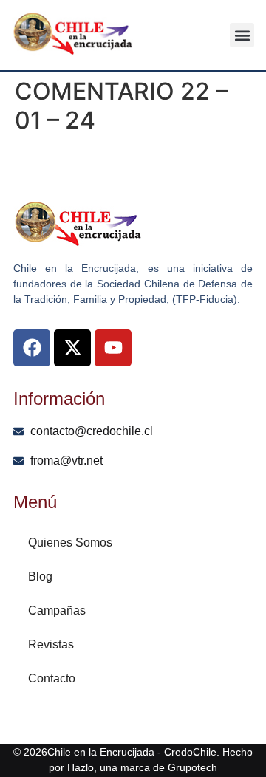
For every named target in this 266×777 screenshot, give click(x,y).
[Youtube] (113, 347)
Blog (40, 576)
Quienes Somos (70, 542)
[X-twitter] (72, 347)
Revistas (51, 644)
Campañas (57, 610)
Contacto (51, 678)
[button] (242, 35)
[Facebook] (31, 347)
